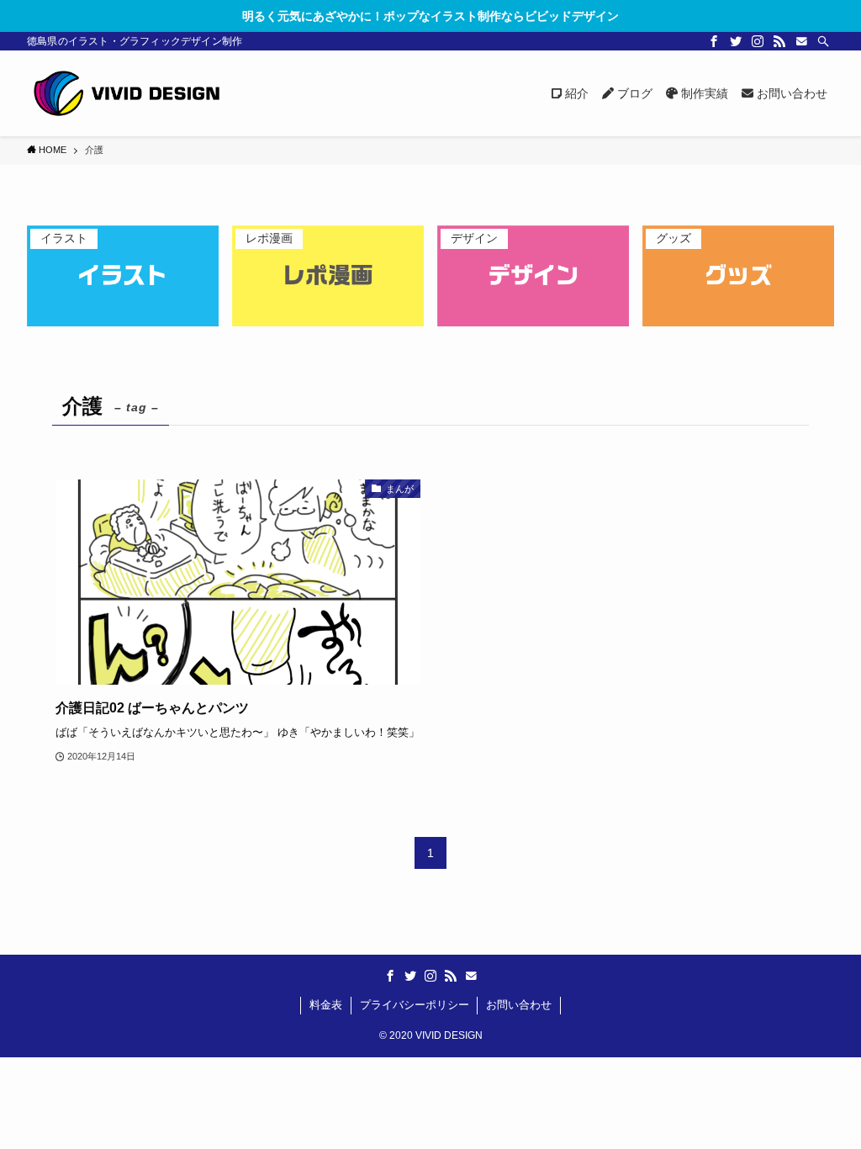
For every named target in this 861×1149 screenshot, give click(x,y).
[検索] (823, 41)
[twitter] (736, 41)
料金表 (325, 1004)
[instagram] (758, 41)
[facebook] (714, 41)
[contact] (801, 41)
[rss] (779, 41)
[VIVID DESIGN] (126, 93)
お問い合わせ (519, 1004)
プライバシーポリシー (414, 1004)
